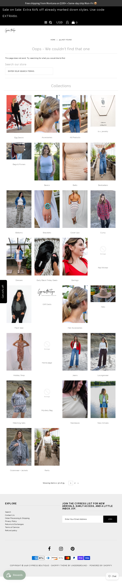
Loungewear (103, 375)
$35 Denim (19, 137)
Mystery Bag (47, 410)
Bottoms (19, 233)
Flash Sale (19, 328)
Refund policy (11, 530)
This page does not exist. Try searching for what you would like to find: (35, 58)
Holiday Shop (19, 375)
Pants (47, 470)
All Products (75, 137)
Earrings (74, 280)
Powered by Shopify (101, 566)
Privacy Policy (11, 521)
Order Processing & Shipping (17, 518)
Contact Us (9, 515)
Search (8, 512)
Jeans (75, 375)
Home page (47, 363)
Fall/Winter (103, 268)
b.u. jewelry (103, 131)
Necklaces (75, 423)
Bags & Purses (19, 164)
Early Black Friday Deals (47, 280)
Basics (47, 185)
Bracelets (47, 233)
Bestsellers (103, 185)
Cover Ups (75, 233)
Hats (103, 307)
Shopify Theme (59, 566)
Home (53, 40)
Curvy (103, 233)
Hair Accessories (75, 328)
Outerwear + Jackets (19, 470)
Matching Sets (19, 423)
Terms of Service (12, 527)
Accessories (47, 137)
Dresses (19, 280)
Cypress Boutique (39, 566)
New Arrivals (103, 423)
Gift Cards (47, 304)
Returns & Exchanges (14, 524)
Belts (75, 185)
